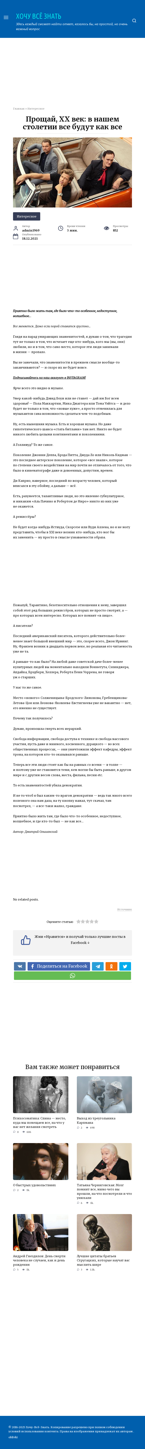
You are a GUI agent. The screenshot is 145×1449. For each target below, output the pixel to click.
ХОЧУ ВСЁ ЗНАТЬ (38, 16)
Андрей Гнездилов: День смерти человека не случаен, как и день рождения (39, 1260)
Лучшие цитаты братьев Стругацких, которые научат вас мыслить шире (103, 1260)
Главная (19, 108)
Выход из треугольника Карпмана (96, 1120)
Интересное (35, 108)
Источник (124, 909)
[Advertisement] (79, 74)
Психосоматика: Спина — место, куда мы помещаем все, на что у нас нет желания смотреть (39, 1122)
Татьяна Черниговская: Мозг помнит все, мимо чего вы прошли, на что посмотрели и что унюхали (104, 1191)
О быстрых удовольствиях (34, 1185)
